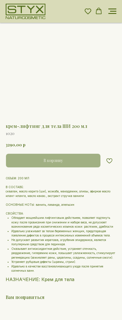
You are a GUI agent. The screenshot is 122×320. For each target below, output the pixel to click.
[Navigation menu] (112, 11)
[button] (88, 11)
